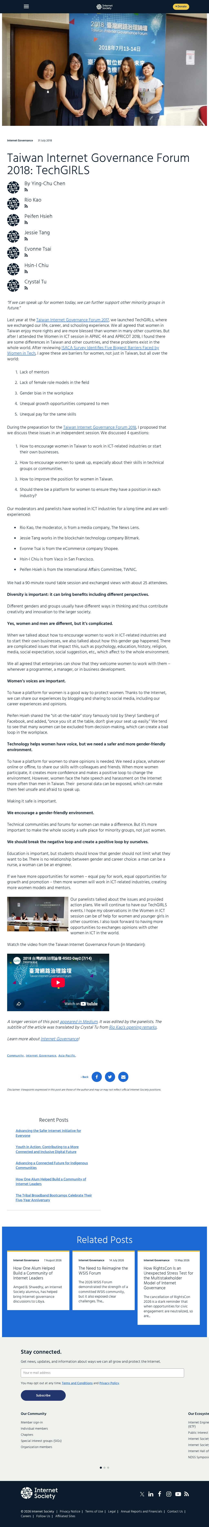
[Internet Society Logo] (39, 1493)
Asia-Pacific (67, 1055)
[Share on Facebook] (97, 1077)
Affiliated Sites (65, 1516)
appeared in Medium (79, 1022)
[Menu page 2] (104, 1468)
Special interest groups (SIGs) (41, 1441)
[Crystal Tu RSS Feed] (26, 288)
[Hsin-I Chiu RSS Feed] (26, 271)
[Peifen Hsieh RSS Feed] (26, 222)
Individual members (34, 1428)
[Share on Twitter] (110, 1077)
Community (15, 1055)
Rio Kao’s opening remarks (133, 1027)
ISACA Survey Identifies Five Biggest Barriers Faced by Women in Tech (83, 351)
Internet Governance (59, 1039)
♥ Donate (181, 6)
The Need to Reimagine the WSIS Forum (103, 1271)
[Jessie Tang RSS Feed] (26, 239)
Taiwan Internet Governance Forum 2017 (72, 320)
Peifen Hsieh (38, 216)
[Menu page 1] (101, 1468)
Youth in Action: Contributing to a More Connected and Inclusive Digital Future (47, 1149)
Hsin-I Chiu (36, 265)
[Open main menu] (26, 6)
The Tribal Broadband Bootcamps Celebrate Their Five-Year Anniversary (54, 1198)
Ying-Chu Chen (48, 184)
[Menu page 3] (108, 1468)
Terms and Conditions (77, 1383)
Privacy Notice (70, 1511)
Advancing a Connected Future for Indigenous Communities (52, 1166)
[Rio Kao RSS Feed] (26, 206)
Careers (26, 1516)
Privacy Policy (109, 1383)
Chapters (27, 1435)
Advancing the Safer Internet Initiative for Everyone (48, 1133)
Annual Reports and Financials (141, 1511)
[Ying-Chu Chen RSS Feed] (26, 190)
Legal (112, 1511)
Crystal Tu (35, 282)
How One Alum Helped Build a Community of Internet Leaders (51, 1182)
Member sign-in (32, 1422)
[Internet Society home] (104, 7)
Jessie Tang (37, 233)
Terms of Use (94, 1511)
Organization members (36, 1447)
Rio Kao (32, 200)
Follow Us (43, 1516)
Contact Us (175, 1511)
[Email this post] (123, 1077)
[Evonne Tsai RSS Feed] (26, 255)
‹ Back (84, 1077)
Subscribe (43, 1395)
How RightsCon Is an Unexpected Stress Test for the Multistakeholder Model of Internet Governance (168, 1278)
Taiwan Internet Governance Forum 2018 (99, 427)
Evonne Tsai (37, 249)
